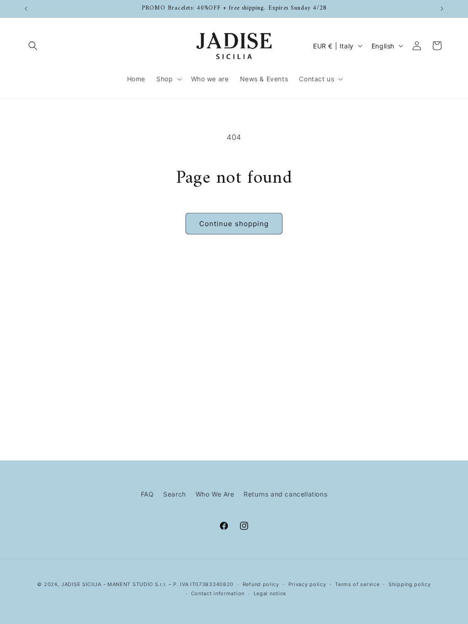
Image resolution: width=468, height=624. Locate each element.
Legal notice (270, 593)
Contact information (218, 593)
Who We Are (215, 494)
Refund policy (261, 584)
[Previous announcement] (26, 8)
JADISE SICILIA (81, 584)
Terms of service (357, 584)
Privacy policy (307, 584)
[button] (33, 46)
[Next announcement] (442, 8)
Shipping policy (409, 584)
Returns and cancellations (285, 494)
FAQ (147, 494)
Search (174, 494)
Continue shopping (234, 223)
